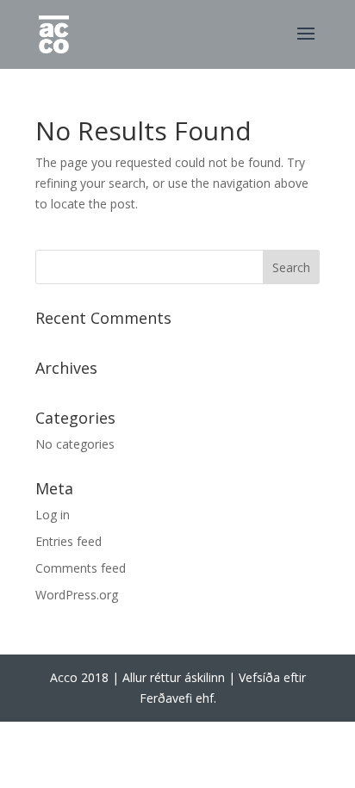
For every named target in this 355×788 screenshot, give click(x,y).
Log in (52, 514)
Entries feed (68, 541)
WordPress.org (76, 594)
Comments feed (80, 568)
